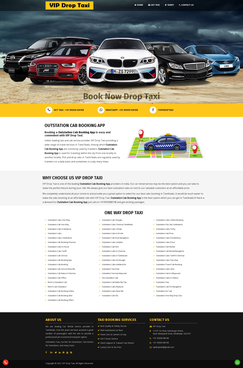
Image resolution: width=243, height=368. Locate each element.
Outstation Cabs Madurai (112, 286)
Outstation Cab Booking (58, 264)
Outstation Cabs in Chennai (113, 251)
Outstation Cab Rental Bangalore (170, 251)
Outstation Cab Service (57, 255)
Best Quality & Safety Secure (113, 326)
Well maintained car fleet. (111, 330)
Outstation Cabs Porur (165, 242)
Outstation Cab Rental (165, 246)
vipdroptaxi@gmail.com (163, 347)
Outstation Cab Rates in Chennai (62, 273)
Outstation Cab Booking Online (61, 291)
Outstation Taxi (162, 282)
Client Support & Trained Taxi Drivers (117, 343)
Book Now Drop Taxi (121, 96)
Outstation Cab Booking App (76, 132)
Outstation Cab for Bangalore (168, 286)
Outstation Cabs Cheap (112, 229)
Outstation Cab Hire (110, 246)
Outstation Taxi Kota (110, 269)
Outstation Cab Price (165, 233)
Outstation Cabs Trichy (165, 229)
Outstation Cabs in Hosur (58, 246)
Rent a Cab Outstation (57, 286)
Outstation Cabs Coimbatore (60, 238)
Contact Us (187, 5)
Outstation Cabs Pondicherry (168, 238)
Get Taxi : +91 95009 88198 (69, 110)
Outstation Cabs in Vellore (167, 278)
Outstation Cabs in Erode (112, 233)
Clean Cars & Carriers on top (113, 334)
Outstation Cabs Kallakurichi (114, 264)
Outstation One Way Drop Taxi (169, 295)
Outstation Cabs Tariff (57, 251)
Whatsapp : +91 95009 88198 (122, 110)
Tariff (170, 5)
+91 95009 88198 (161, 338)
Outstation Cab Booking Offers (61, 300)
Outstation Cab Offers (57, 278)
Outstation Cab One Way (58, 224)
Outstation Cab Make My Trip (114, 282)
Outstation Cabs (55, 233)
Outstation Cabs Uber (165, 269)
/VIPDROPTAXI (165, 110)
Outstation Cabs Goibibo (112, 242)
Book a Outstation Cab (57, 282)
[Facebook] (47, 352)
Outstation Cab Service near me (61, 269)
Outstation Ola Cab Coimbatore (169, 224)
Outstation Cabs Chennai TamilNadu (117, 224)
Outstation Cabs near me (112, 291)
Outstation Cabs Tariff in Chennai (170, 255)
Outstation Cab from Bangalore (115, 238)
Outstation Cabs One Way (59, 220)
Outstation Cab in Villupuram (168, 273)
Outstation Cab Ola (110, 295)
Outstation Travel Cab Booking (169, 264)
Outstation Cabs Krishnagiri (113, 260)
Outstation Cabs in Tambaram (114, 255)
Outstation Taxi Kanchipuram (114, 273)
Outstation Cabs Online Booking (169, 220)
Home (140, 5)
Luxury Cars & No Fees (110, 347)
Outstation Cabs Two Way (167, 260)
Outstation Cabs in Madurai (59, 229)
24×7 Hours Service (109, 338)
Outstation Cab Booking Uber (60, 295)
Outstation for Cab (164, 291)
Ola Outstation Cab (110, 278)
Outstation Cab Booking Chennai (62, 242)
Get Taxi (155, 5)
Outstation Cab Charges (112, 220)
